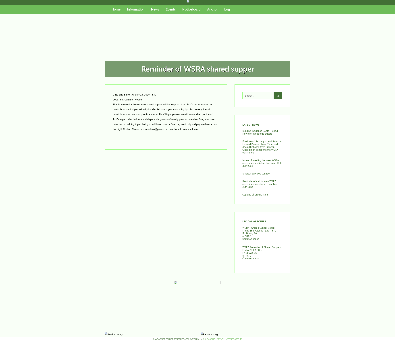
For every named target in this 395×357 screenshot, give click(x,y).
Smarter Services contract (256, 173)
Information (136, 9)
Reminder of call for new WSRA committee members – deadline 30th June (259, 184)
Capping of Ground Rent (255, 194)
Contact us (209, 339)
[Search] (277, 95)
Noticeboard (191, 9)
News (155, 9)
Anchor (212, 9)
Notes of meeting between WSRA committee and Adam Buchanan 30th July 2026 (261, 163)
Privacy (220, 339)
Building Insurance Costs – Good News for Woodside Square (260, 132)
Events (171, 9)
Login (228, 9)
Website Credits (234, 339)
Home (116, 9)
